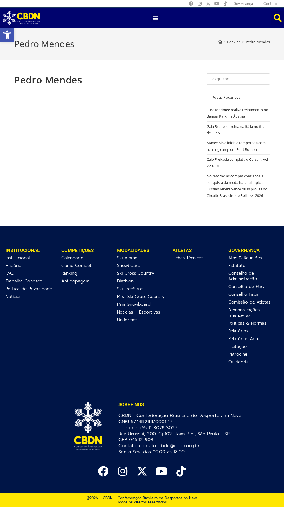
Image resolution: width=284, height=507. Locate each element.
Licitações (238, 346)
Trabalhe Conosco (24, 281)
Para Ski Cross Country (140, 296)
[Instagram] (199, 3)
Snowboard (128, 265)
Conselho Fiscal (243, 294)
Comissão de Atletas (249, 302)
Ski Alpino (127, 257)
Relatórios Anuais (245, 338)
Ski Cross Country (135, 273)
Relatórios (238, 331)
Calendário (72, 257)
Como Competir (77, 265)
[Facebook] (191, 3)
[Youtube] (217, 3)
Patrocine (237, 354)
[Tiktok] (225, 3)
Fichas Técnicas (188, 257)
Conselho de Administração (242, 276)
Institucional (18, 257)
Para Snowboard (134, 304)
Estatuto (236, 265)
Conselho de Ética (247, 286)
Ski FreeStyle (130, 289)
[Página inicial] (220, 41)
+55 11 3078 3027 (158, 427)
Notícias (13, 296)
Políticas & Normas (247, 323)
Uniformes (127, 320)
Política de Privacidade (29, 289)
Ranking (69, 273)
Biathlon (125, 281)
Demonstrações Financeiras (244, 313)
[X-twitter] (208, 3)
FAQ (10, 273)
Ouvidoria (238, 362)
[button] (7, 35)
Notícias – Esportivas (138, 312)
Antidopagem (75, 281)
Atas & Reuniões (245, 257)
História (13, 265)
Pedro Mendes (258, 41)
